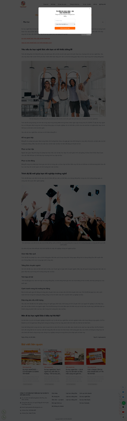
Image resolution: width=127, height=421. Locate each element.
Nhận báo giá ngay (65, 28)
